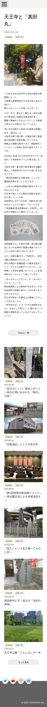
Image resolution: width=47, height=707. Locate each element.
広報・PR (19, 37)
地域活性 (9, 37)
